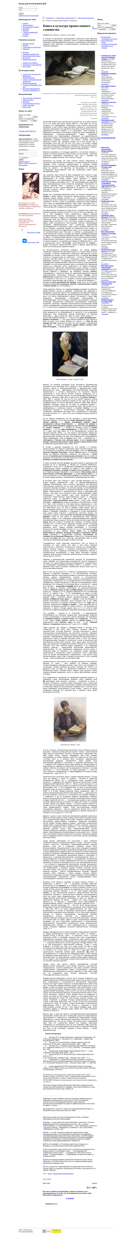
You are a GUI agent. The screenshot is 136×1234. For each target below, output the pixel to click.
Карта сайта (27, 107)
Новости (26, 30)
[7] (86, 624)
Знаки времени (28, 25)
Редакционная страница (31, 27)
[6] (90, 602)
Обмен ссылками (28, 105)
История (25, 52)
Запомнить (24, 158)
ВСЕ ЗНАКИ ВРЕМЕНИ (106, 138)
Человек (25, 45)
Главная (25, 23)
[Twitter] (90, 1187)
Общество (26, 49)
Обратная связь (28, 100)
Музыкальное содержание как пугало (109, 38)
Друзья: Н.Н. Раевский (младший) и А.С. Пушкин (109, 46)
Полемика (26, 29)
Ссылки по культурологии (32, 74)
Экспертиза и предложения (32, 65)
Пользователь (23, 150)
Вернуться (46, 1183)
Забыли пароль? (24, 15)
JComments (70, 1198)
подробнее (105, 72)
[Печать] (94, 27)
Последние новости (105, 143)
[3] (44, 1117)
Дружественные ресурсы (31, 103)
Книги (50, 1173)
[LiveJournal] (96, 1187)
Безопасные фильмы (30, 83)
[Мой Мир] (94, 1187)
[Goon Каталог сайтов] (47, 1232)
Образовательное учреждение (56, 1231)
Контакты (26, 102)
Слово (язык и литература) (32, 47)
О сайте (26, 36)
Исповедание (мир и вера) (32, 56)
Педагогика (27, 66)
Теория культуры (28, 43)
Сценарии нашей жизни (31, 54)
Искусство (26, 58)
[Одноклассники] (92, 1187)
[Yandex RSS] (23, 131)
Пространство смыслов (86, 18)
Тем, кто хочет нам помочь (32, 98)
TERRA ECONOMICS (30, 63)
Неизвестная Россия (29, 59)
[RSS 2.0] (32, 131)
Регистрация (34, 15)
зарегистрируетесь (49, 1193)
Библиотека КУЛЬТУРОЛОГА (29, 77)
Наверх (94, 1183)
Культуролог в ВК (33, 242)
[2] (94, 547)
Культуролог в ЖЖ (33, 232)
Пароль (21, 153)
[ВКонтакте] (88, 1187)
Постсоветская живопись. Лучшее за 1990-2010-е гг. (31, 89)
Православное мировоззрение (63, 1173)
